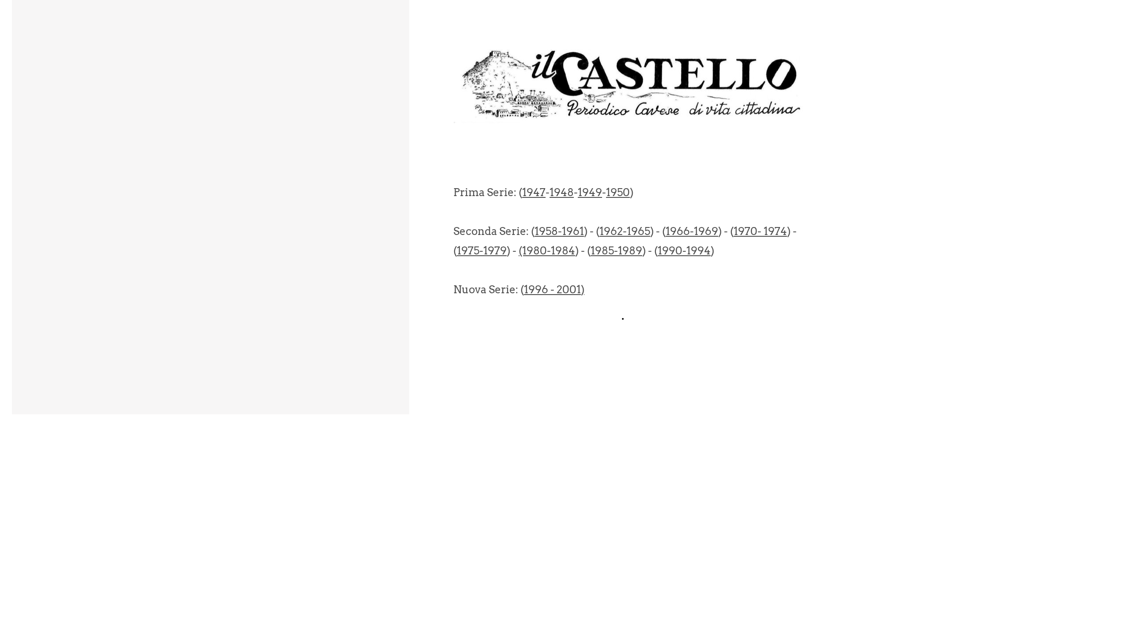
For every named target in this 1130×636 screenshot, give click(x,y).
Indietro (639, 318)
